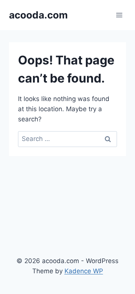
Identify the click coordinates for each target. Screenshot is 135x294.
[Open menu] (119, 15)
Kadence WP (83, 271)
